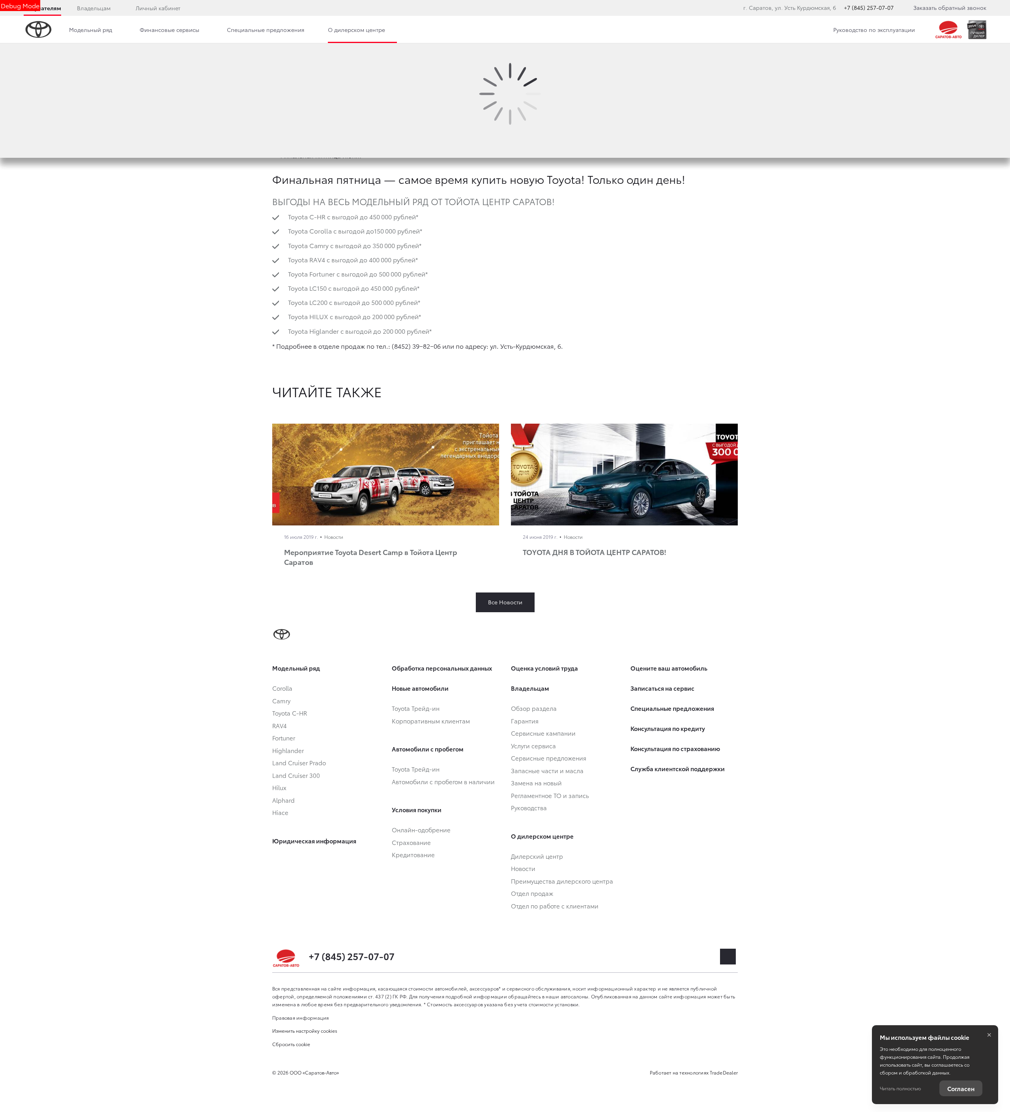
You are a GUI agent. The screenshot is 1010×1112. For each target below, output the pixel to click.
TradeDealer (724, 1072)
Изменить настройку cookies (304, 1030)
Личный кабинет (158, 8)
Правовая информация (300, 1017)
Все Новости (505, 602)
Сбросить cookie (291, 1044)
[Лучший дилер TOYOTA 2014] (976, 29)
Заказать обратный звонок (949, 7)
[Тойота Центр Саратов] (949, 29)
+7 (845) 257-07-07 (869, 7)
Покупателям (42, 8)
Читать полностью (900, 1088)
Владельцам (93, 8)
